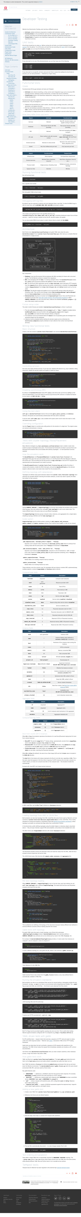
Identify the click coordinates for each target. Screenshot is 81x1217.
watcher (24, 47)
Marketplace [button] (55, 10)
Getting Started (32, 1199)
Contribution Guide (10, 33)
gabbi (50, 1040)
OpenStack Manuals (33, 1197)
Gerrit (63, 47)
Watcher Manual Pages (11, 55)
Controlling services (13, 88)
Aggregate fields (14, 105)
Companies (18, 1202)
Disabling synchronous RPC (15, 90)
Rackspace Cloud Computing (60, 1205)
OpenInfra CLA (44, 1204)
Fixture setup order (13, 83)
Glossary (7, 61)
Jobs (17, 1201)
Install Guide (8, 45)
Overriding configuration (14, 93)
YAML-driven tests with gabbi (14, 116)
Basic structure (12, 86)
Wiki (30, 1202)
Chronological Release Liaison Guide (17, 43)
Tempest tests (8, 123)
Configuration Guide (10, 50)
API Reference (8, 58)
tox (40, 45)
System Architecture (10, 32)
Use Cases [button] (34, 10)
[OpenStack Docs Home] (5, 21)
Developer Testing (13, 40)
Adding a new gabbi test (14, 120)
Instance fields (13, 103)
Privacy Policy (44, 1202)
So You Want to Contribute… (15, 35)
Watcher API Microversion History (13, 60)
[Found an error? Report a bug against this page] (76, 25)
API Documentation (33, 1201)
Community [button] (47, 10)
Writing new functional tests (14, 85)
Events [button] (40, 10)
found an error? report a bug (70, 1182)
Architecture (10, 81)
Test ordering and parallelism (15, 121)
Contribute (18, 1204)
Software (28, 10)
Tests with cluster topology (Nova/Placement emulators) (52, 297)
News (4, 1202)
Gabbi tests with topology (15, 113)
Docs (65, 10)
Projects (5, 1197)
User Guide (8, 48)
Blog (61, 10)
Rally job (10, 42)
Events (17, 1199)
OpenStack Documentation (13, 21)
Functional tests (9, 71)
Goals (8, 73)
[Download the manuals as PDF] (72, 25)
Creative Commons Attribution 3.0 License (40, 1182)
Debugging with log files (14, 80)
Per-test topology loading (14, 111)
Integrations (8, 53)
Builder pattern (13, 100)
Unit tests (7, 70)
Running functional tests (13, 78)
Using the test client (13, 91)
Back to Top (74, 1)
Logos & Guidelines (45, 1199)
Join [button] (68, 10)
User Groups (19, 1197)
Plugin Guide (8, 52)
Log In (74, 9)
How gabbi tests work (14, 118)
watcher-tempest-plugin (63, 1167)
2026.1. (41, 2)
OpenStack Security (7, 1199)
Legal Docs (43, 1197)
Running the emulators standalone (62, 821)
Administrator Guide (10, 47)
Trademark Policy (45, 1201)
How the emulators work (14, 96)
